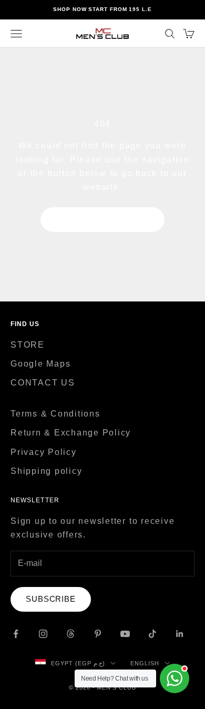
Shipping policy (46, 471)
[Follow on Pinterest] (98, 634)
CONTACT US (43, 382)
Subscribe (51, 598)
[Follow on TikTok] (152, 634)
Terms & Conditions (55, 413)
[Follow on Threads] (70, 634)
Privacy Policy (44, 452)
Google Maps (40, 363)
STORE (28, 344)
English (144, 663)
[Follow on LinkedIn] (180, 634)
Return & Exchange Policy (71, 432)
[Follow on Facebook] (16, 634)
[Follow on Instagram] (43, 634)
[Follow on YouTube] (125, 634)
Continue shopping (102, 219)
